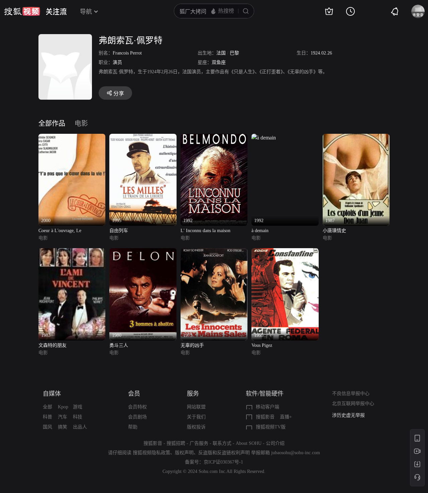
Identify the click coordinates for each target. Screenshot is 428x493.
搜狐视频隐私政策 (151, 452)
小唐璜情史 (334, 230)
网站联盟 (196, 406)
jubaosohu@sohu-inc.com (295, 452)
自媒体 (52, 393)
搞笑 (62, 426)
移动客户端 (267, 406)
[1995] (142, 137)
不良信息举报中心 (350, 393)
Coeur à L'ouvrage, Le (59, 230)
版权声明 (184, 452)
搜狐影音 (265, 416)
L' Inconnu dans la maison (205, 230)
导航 (86, 12)
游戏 (77, 406)
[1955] (284, 252)
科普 (47, 416)
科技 (77, 416)
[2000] (71, 137)
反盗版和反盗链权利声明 (224, 452)
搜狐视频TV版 (271, 426)
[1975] (214, 252)
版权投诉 (196, 426)
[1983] (71, 252)
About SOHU (248, 443)
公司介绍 (275, 443)
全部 (47, 406)
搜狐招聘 (176, 443)
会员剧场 (137, 416)
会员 (134, 393)
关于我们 (196, 416)
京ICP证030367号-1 (223, 462)
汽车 (62, 416)
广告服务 (199, 443)
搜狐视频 (22, 11)
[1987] (356, 137)
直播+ (286, 416)
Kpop (63, 406)
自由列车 (118, 230)
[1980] (142, 252)
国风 (47, 426)
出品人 (80, 426)
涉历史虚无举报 (348, 415)
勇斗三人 (118, 345)
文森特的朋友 (52, 345)
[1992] (214, 137)
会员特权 (137, 406)
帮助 (132, 426)
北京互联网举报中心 (353, 403)
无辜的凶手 (192, 345)
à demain (260, 230)
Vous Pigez (261, 345)
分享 (118, 93)
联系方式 (222, 443)
